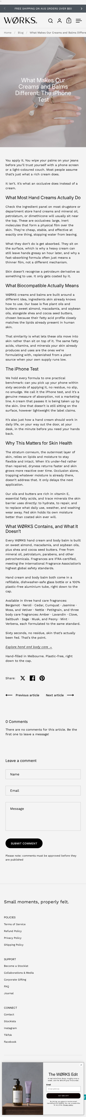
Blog (20, 32)
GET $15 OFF (63, 1096)
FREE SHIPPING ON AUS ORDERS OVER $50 (43, 8)
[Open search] (50, 21)
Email (48, 1085)
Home (7, 32)
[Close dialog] (81, 1065)
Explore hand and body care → (29, 647)
